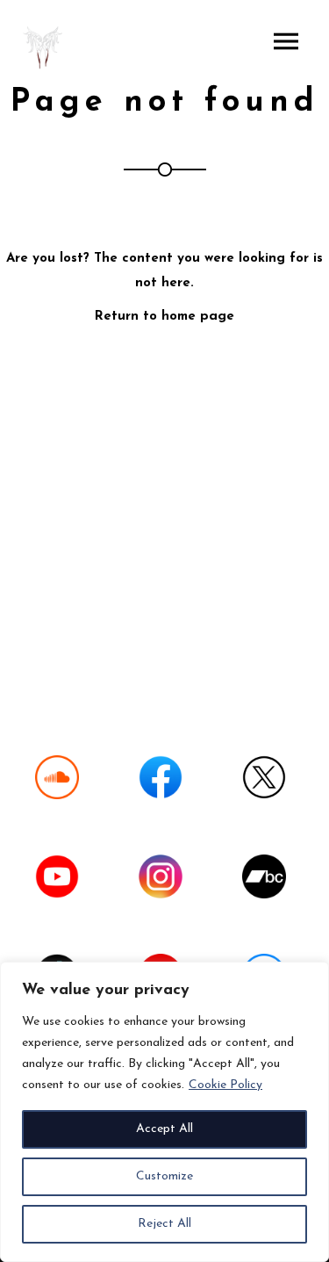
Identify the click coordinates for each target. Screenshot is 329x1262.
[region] (164, 1112)
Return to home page (164, 316)
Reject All (164, 1223)
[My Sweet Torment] (44, 48)
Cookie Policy (225, 1085)
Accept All (164, 1129)
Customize (164, 1176)
